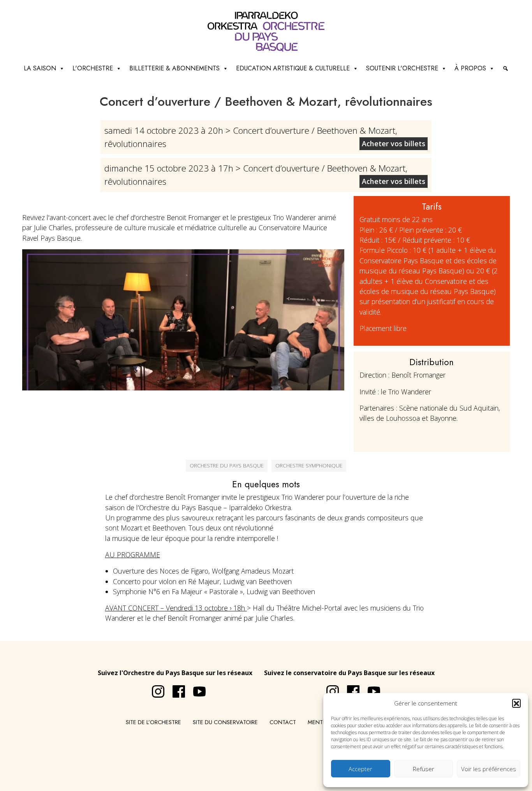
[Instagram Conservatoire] (328, 688)
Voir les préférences (488, 769)
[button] (516, 703)
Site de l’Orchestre (153, 722)
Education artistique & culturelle (293, 68)
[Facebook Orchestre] (175, 688)
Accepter (360, 769)
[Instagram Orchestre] (154, 688)
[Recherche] (506, 68)
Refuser (423, 769)
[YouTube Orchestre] (195, 688)
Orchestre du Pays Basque (227, 465)
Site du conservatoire (225, 722)
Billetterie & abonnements (174, 68)
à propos (470, 68)
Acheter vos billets (393, 143)
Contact (283, 722)
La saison (40, 68)
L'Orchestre (92, 68)
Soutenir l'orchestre (402, 68)
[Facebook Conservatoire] (349, 688)
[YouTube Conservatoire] (370, 688)
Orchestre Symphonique (308, 465)
